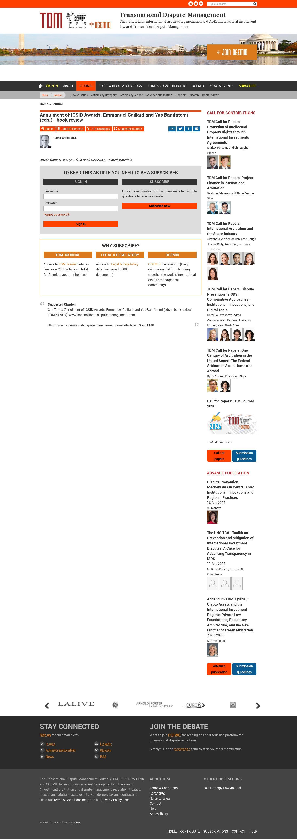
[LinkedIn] (174, 129)
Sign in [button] (81, 224)
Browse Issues (79, 95)
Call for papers (219, 456)
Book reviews (210, 95)
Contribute (157, 793)
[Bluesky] (182, 129)
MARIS (76, 822)
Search (194, 95)
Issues (50, 744)
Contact (155, 803)
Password (50, 202)
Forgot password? (56, 214)
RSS (103, 756)
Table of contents (72, 129)
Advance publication (159, 95)
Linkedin (190, 3)
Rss (201, 3)
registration (182, 749)
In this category (100, 129)
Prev (47, 705)
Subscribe (247, 86)
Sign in (52, 86)
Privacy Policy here (115, 800)
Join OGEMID (232, 52)
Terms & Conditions (164, 788)
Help (153, 808)
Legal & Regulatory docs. (121, 86)
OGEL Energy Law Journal (222, 788)
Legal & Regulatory (124, 264)
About (68, 86)
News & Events (221, 86)
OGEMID (198, 86)
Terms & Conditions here (71, 800)
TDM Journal (68, 264)
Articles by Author (131, 95)
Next (258, 705)
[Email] (197, 129)
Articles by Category (104, 95)
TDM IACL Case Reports (167, 86)
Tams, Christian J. (65, 138)
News (50, 756)
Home (40, 86)
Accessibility (159, 813)
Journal (86, 86)
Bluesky (195, 3)
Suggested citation (130, 129)
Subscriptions (160, 798)
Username (50, 191)
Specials (181, 95)
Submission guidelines (244, 456)
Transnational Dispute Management (75, 20)
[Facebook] (192, 129)
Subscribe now (159, 206)
